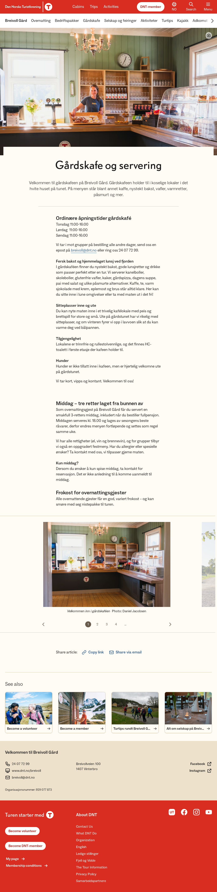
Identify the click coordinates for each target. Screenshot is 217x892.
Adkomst (200, 20)
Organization (85, 840)
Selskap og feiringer (120, 20)
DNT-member (150, 7)
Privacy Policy (86, 874)
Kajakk (182, 20)
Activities (111, 6)
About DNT (86, 815)
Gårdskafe (91, 20)
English (81, 847)
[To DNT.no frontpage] (28, 6)
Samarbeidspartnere (91, 881)
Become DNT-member (25, 846)
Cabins (78, 6)
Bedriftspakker (67, 20)
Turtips (167, 20)
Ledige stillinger (87, 854)
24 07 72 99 (20, 764)
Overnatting (41, 20)
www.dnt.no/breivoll (26, 771)
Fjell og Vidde (85, 860)
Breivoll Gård (16, 20)
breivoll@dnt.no (84, 250)
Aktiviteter (149, 20)
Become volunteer (22, 831)
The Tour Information (91, 867)
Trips (94, 6)
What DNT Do (86, 833)
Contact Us (84, 826)
